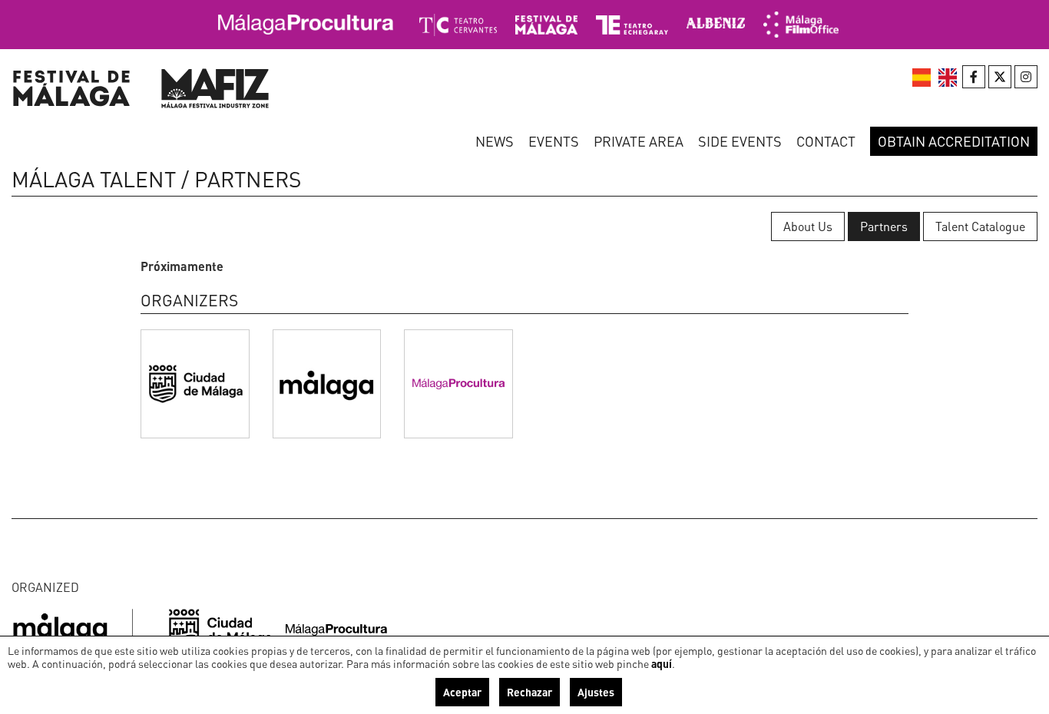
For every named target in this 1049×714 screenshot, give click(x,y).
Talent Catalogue (980, 226)
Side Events (740, 141)
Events (553, 141)
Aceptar (462, 692)
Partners (884, 226)
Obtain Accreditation (954, 141)
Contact (825, 141)
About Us (807, 226)
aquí (661, 663)
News (494, 141)
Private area (638, 141)
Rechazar (529, 692)
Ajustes (595, 692)
